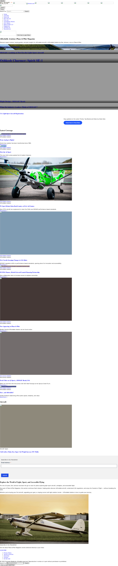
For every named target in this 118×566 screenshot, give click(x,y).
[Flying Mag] (19, 3)
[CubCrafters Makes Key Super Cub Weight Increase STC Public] (59, 426)
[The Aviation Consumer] (81, 3)
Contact (6, 557)
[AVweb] (30, 3)
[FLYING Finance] (94, 3)
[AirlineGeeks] (41, 3)
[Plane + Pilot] (6, 3)
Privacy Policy (7, 553)
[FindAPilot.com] (107, 3)
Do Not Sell (7, 558)
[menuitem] (61, 14)
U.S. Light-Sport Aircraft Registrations (12, 114)
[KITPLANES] (67, 3)
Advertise (6, 556)
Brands (3, 1)
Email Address (6, 462)
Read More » (3, 144)
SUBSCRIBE (3, 550)
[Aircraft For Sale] (54, 3)
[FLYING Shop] (6, 6)
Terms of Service (8, 554)
